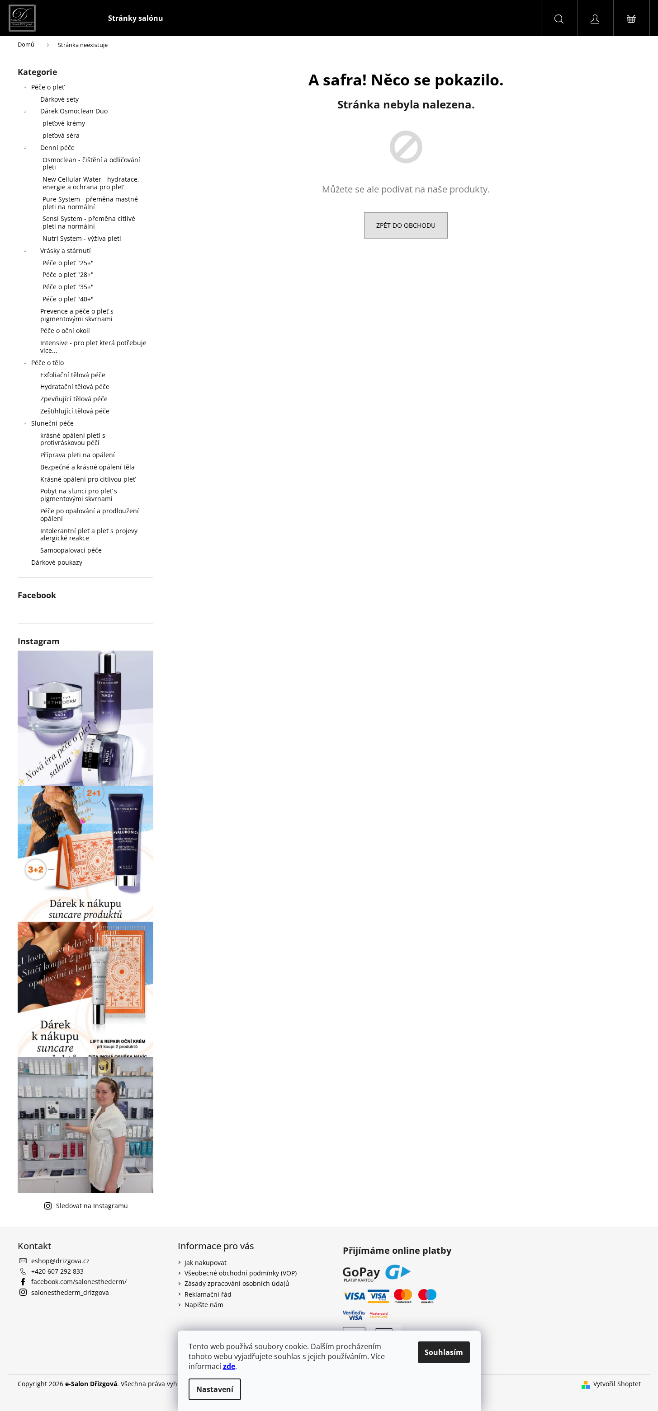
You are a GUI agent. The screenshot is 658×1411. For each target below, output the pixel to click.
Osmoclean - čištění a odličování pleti (91, 163)
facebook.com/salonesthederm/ (79, 1281)
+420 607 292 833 (57, 1271)
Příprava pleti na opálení (77, 454)
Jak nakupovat (206, 1262)
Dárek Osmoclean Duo (74, 111)
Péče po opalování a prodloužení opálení (89, 514)
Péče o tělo (47, 362)
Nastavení (214, 1389)
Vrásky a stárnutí (65, 250)
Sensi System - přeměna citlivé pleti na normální (89, 222)
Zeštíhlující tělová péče (74, 411)
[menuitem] (135, 18)
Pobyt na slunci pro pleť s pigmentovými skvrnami (78, 495)
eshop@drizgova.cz (60, 1260)
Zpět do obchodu (406, 225)
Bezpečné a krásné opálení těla (87, 467)
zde (229, 1366)
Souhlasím (444, 1352)
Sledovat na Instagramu (92, 1205)
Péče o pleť (47, 87)
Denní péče (57, 147)
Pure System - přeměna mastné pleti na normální (90, 203)
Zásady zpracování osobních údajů (237, 1283)
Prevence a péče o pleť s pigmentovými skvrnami (77, 315)
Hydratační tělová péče (74, 386)
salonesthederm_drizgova (70, 1292)
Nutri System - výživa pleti (82, 238)
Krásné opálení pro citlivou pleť (87, 479)
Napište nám (204, 1304)
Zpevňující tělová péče (74, 398)
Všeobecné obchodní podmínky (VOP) (241, 1273)
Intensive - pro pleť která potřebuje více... (93, 346)
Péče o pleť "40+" (68, 299)
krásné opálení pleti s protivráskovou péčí (72, 439)
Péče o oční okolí (65, 330)
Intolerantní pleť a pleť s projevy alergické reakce (88, 534)
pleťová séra (61, 135)
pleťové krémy (64, 123)
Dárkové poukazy (56, 562)
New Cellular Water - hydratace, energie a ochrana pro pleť (91, 183)
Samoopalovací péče (71, 550)
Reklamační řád (208, 1294)
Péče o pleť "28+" (68, 274)
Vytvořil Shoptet (617, 1383)
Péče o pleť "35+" (68, 286)
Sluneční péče (52, 423)
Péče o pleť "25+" (68, 262)
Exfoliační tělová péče (72, 374)
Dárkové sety (59, 99)
